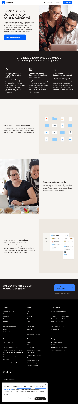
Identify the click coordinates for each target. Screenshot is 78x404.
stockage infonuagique (10, 25)
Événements (30, 345)
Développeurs (30, 352)
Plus (28, 311)
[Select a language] (45, 2)
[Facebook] (7, 372)
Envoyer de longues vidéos (58, 313)
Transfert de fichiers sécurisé (58, 319)
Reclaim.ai (29, 329)
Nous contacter (7, 345)
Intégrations (6, 316)
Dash (28, 321)
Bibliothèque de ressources (34, 350)
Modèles (5, 329)
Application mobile (8, 313)
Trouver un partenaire (32, 365)
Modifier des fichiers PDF (57, 324)
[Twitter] (4, 372)
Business (29, 316)
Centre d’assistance (8, 342)
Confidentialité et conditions (10, 347)
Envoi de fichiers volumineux (58, 311)
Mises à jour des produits (33, 334)
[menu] (74, 2)
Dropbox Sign (30, 326)
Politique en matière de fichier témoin (12, 350)
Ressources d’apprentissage (10, 362)
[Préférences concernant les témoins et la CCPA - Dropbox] (25, 392)
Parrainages (30, 357)
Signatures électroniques (57, 326)
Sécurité (5, 324)
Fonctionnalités (7, 319)
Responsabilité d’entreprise (58, 350)
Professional (30, 313)
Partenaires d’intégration (33, 363)
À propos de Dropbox (56, 342)
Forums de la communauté (34, 355)
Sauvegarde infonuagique (57, 321)
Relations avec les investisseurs (59, 347)
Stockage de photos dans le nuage (60, 316)
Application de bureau (8, 311)
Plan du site (6, 359)
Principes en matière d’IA (9, 357)
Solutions (5, 321)
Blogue (29, 342)
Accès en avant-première (9, 326)
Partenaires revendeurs (33, 360)
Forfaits (29, 331)
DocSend (29, 324)
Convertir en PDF (55, 329)
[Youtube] (10, 372)
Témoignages (30, 347)
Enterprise (29, 319)
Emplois (53, 345)
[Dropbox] (8, 2)
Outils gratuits (6, 331)
